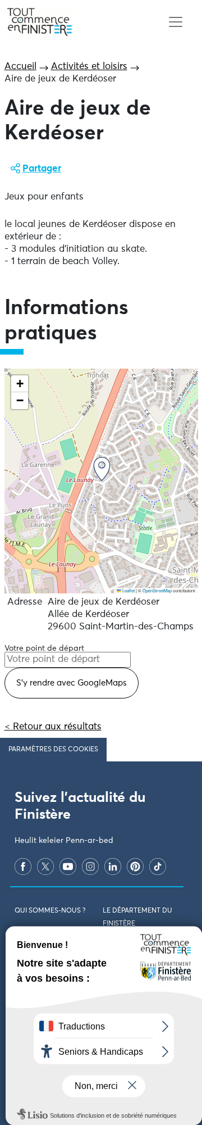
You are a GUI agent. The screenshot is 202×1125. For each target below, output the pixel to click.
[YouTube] (67, 866)
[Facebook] (23, 866)
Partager (41, 169)
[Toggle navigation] (175, 22)
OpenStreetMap (157, 590)
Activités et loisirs (89, 66)
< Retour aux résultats (53, 727)
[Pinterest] (135, 866)
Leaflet (128, 590)
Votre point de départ (44, 648)
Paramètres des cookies (53, 749)
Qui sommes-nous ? (50, 911)
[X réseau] (45, 866)
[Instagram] (90, 866)
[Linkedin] (112, 866)
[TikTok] (157, 866)
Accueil (20, 66)
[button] (102, 469)
